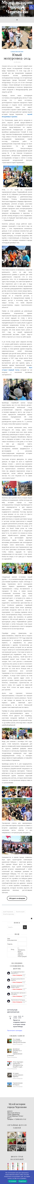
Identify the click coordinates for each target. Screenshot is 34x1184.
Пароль (9, 944)
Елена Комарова (17, 975)
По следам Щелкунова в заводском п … (17, 972)
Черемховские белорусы (18, 1000)
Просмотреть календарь (14, 1030)
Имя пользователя (12, 939)
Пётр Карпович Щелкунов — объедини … (19, 993)
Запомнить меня (21, 950)
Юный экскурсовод (8, 914)
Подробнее (22, 1181)
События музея (17, 51)
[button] (31, 7)
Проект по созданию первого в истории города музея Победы (19, 1023)
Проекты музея (20, 911)
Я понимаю (12, 1181)
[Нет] (32, 1177)
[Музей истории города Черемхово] (17, 8)
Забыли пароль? (20, 954)
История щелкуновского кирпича (18, 979)
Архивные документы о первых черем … (17, 986)
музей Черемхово (8, 911)
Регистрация (22, 956)
